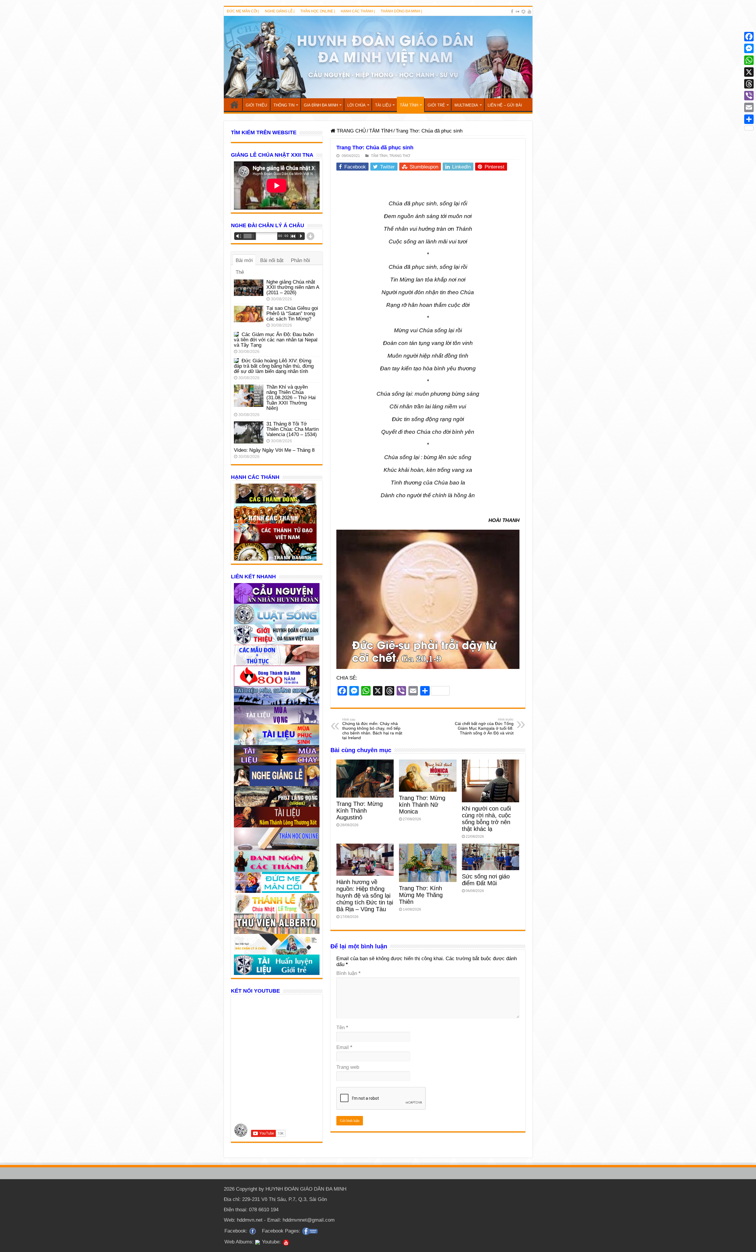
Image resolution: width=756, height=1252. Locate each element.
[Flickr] (517, 11)
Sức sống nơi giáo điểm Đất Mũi (486, 879)
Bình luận (348, 973)
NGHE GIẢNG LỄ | (279, 11)
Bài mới (244, 260)
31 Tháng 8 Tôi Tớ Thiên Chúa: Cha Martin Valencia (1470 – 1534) (292, 429)
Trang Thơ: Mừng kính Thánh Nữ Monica (422, 805)
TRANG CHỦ (234, 104)
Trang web (347, 1067)
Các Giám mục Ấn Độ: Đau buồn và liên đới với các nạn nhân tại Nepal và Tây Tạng (275, 340)
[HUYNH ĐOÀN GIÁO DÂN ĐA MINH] (378, 57)
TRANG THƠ (399, 156)
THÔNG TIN (283, 105)
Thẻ (240, 272)
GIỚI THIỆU (256, 105)
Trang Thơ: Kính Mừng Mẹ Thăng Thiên (421, 895)
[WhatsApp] (749, 60)
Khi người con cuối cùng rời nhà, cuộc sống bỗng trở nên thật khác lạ (486, 818)
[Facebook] (512, 11)
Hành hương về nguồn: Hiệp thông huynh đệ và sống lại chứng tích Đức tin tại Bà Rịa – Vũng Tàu (364, 895)
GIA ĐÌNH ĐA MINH (321, 105)
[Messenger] (749, 48)
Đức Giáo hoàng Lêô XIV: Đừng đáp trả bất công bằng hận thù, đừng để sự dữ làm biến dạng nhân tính (274, 366)
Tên (342, 1027)
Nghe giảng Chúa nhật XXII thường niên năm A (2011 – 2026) (292, 287)
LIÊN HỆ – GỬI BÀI (505, 105)
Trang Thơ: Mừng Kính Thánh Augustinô (359, 811)
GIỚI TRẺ (436, 105)
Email (344, 1047)
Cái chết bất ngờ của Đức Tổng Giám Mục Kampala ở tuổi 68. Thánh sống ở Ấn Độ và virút (484, 726)
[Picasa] (523, 11)
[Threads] (749, 84)
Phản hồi (300, 260)
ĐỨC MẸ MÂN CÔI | (243, 11)
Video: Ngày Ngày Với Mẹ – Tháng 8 (274, 450)
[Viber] (749, 96)
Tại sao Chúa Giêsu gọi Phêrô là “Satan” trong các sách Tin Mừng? (292, 313)
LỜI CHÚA (356, 105)
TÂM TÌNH (409, 105)
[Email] (749, 107)
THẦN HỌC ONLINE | (317, 11)
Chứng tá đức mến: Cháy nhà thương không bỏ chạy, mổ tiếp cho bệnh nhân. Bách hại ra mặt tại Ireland (372, 729)
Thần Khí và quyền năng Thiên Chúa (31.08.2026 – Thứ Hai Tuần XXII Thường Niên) (291, 397)
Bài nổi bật (272, 260)
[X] (749, 72)
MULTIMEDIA (466, 105)
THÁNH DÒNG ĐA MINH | (401, 11)
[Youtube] (529, 11)
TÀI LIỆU (383, 105)
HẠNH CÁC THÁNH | (358, 11)
